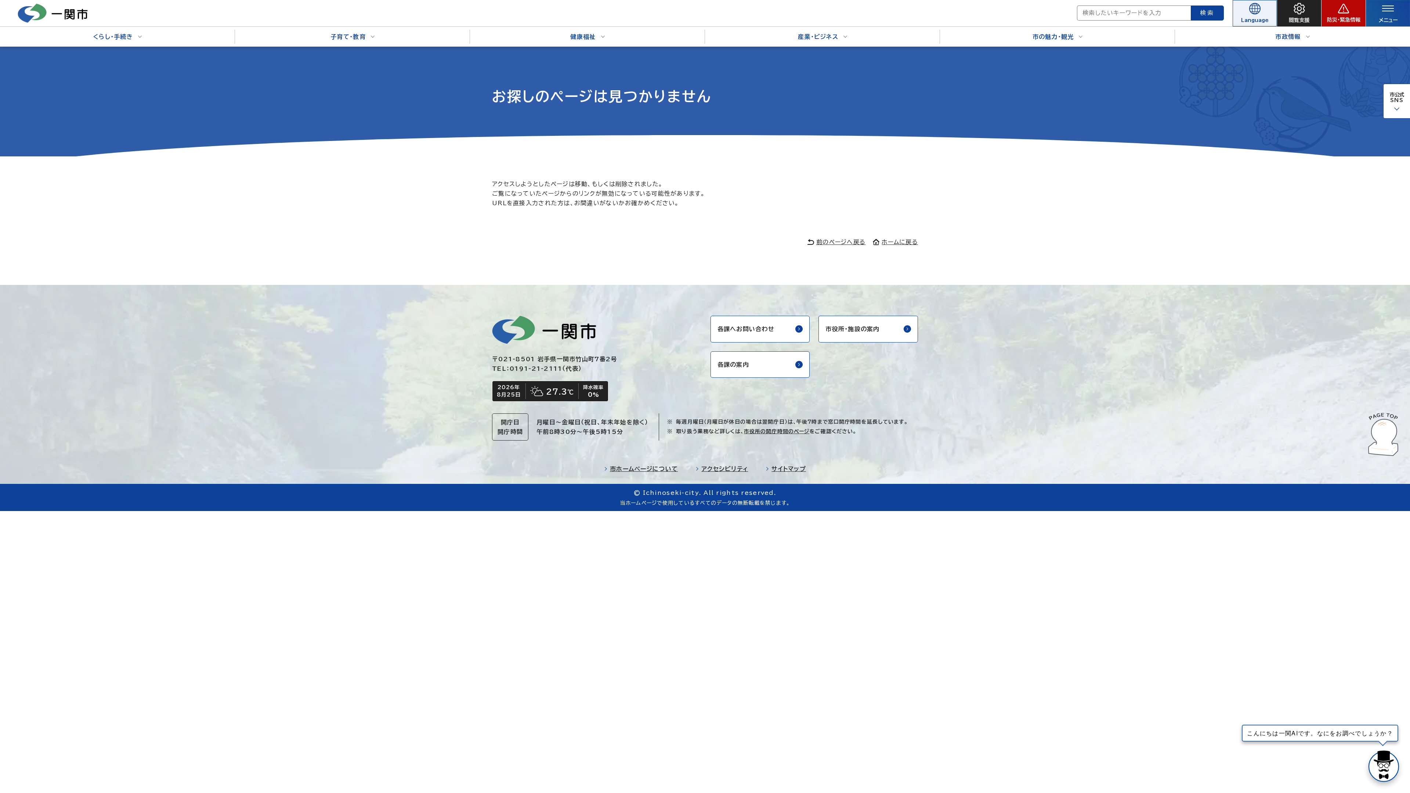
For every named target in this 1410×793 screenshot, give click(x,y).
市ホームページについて (644, 469)
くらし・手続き (113, 37)
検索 (1207, 13)
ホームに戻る (900, 242)
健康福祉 (583, 37)
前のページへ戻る (840, 242)
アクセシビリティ (724, 469)
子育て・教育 (348, 37)
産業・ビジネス (818, 37)
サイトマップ (788, 469)
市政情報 (1288, 37)
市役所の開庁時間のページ (776, 431)
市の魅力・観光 (1053, 37)
